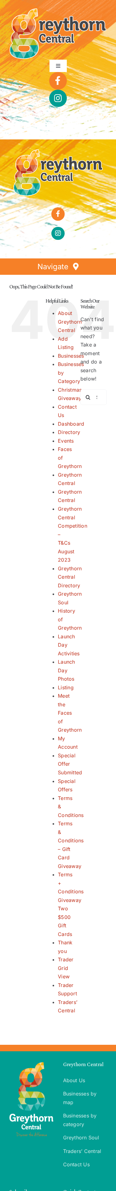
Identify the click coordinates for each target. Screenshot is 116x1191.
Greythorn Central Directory (70, 577)
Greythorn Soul (81, 1137)
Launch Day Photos (66, 670)
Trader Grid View (65, 968)
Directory (69, 432)
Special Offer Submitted (70, 764)
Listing (66, 687)
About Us (74, 1080)
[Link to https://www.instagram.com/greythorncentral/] (58, 98)
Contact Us (76, 1164)
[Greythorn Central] (58, 151)
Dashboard (71, 424)
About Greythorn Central (70, 321)
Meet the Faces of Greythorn (70, 713)
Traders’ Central (82, 1151)
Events (66, 441)
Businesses (71, 356)
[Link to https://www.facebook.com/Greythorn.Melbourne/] (58, 80)
